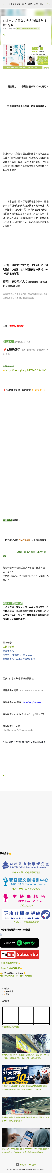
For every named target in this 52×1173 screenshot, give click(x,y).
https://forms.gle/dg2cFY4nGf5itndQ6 (25, 370)
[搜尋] (48, 4)
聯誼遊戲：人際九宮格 (10, 1027)
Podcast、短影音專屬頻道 (26, 922)
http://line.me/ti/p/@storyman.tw (18, 730)
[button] (4, 35)
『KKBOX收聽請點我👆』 (11, 963)
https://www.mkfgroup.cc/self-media (16, 976)
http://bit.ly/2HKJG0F (34, 714)
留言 (7, 994)
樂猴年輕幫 (8, 651)
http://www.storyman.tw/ (31, 690)
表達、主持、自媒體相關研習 (26, 872)
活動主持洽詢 (26, 905)
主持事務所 (8, 647)
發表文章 (9, 991)
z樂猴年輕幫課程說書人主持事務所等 (28, 29)
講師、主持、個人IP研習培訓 (26, 889)
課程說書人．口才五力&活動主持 (19, 659)
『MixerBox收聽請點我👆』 (12, 968)
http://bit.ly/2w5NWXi (33, 702)
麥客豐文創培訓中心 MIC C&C (17, 655)
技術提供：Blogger (27, 1164)
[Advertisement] (26, 821)
